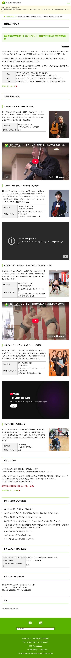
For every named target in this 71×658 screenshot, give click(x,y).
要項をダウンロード (8, 86)
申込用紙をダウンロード (10, 490)
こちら (40, 646)
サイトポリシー (44, 649)
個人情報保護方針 (32, 649)
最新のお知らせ (11, 16)
